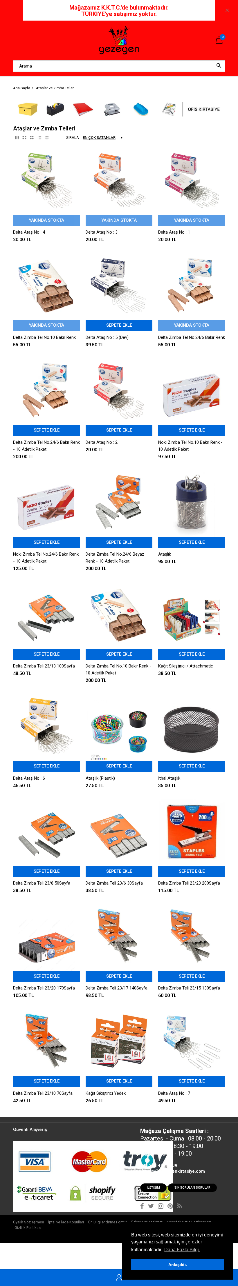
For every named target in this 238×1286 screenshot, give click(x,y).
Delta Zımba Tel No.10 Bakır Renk (44, 337)
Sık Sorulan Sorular (192, 1187)
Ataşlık (164, 554)
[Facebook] (142, 1206)
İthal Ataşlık (169, 778)
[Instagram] (160, 1206)
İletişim (153, 1187)
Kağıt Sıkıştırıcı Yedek (106, 1093)
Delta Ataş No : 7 (174, 1093)
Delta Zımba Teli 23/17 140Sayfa (116, 988)
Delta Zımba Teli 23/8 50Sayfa (41, 883)
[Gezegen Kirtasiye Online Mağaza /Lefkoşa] (119, 40)
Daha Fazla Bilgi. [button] (182, 1249)
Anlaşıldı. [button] (177, 1264)
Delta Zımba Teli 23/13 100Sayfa (44, 666)
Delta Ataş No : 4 (29, 232)
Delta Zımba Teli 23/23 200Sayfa (189, 883)
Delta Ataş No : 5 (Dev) (107, 337)
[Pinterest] (170, 1206)
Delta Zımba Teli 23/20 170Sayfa (44, 988)
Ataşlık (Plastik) (100, 778)
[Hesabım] (119, 1277)
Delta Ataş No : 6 (29, 778)
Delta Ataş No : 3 (102, 232)
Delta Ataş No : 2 (102, 442)
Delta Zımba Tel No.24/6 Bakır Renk (191, 337)
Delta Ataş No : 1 (174, 232)
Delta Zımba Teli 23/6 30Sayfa (114, 883)
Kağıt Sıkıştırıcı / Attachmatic (185, 666)
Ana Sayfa (21, 88)
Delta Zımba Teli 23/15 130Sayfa (189, 988)
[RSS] (179, 1206)
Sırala (72, 137)
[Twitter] (151, 1206)
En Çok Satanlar (99, 137)
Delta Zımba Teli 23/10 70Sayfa (43, 1093)
